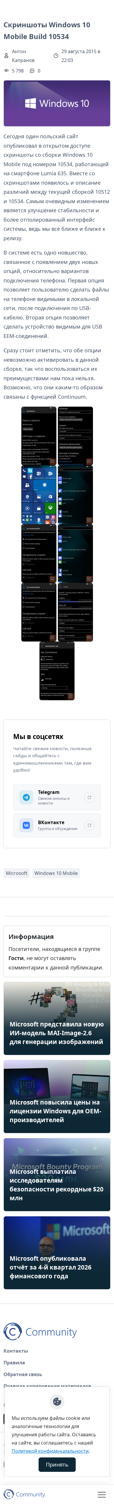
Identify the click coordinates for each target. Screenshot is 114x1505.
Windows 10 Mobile (56, 873)
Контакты (16, 1351)
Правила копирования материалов (47, 1386)
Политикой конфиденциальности (50, 1451)
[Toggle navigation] (101, 1494)
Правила (14, 1362)
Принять (57, 1464)
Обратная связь (23, 1374)
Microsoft (16, 873)
